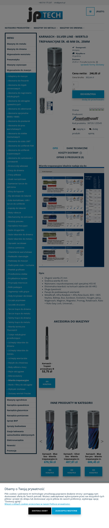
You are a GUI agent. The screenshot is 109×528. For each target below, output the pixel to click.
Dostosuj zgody (40, 511)
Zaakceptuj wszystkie (66, 511)
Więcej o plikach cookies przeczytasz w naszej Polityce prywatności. (37, 504)
